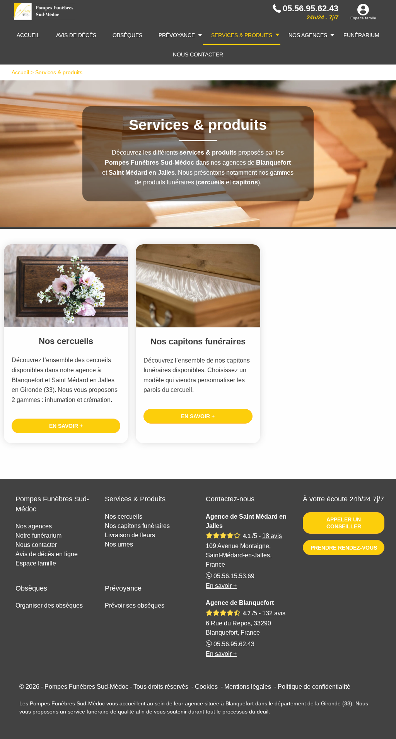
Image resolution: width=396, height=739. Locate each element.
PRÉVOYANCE (177, 35)
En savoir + (66, 426)
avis (272, 536)
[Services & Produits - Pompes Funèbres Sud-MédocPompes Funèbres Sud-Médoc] (44, 13)
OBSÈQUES (127, 35)
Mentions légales (247, 686)
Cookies (206, 686)
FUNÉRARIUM (361, 35)
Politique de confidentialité (314, 686)
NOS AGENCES (307, 35)
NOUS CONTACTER (198, 54)
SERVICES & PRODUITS (241, 35)
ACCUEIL (28, 35)
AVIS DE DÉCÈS (76, 35)
